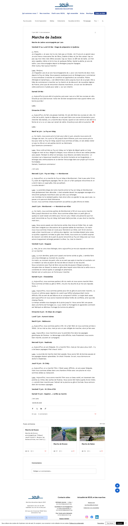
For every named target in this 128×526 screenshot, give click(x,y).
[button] (30, 13)
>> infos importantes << (64, 508)
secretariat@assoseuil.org (63, 504)
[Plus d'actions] (95, 32)
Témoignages (87, 21)
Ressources (91, 502)
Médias (52, 21)
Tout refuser (110, 523)
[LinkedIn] (97, 517)
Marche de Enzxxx (32, 430)
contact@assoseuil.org (64, 515)
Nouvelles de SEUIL (74, 21)
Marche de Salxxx (88, 444)
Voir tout (102, 423)
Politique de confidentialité (76, 523)
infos (69, 502)
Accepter (119, 523)
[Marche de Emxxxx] (64, 434)
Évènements (61, 21)
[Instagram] (86, 517)
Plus (95, 21)
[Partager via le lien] (45, 408)
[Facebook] (92, 517)
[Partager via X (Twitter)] (37, 408)
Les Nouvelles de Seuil (91, 505)
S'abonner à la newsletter (91, 507)
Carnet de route (37, 402)
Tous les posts (27, 21)
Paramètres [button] (100, 523)
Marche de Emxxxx (60, 444)
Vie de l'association (40, 21)
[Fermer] (126, 523)
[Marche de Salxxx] (92, 434)
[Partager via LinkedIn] (41, 408)
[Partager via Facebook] (32, 408)
